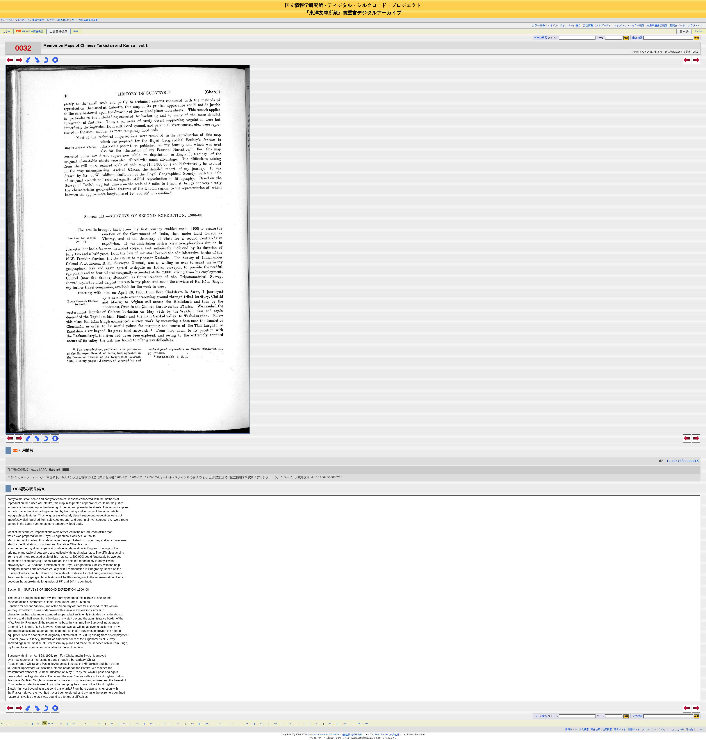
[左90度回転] (28, 63)
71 (99, 724)
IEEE (65, 469)
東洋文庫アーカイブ (43, 20)
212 (289, 724)
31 (40, 724)
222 (302, 724)
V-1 (74, 20)
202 (275, 724)
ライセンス (664, 729)
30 (38, 724)
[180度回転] (46, 63)
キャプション (621, 25)
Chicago (32, 469)
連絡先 (689, 729)
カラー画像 (638, 25)
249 (330, 724)
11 (14, 724)
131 (178, 724)
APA (43, 469)
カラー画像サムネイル (545, 25)
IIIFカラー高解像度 (32, 31)
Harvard (54, 469)
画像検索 (595, 729)
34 (52, 724)
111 (151, 724)
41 (61, 724)
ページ (600, 37)
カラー (6, 31)
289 (358, 724)
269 (344, 724)
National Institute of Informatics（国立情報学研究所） (336, 734)
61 (86, 724)
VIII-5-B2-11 (63, 20)
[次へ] (19, 63)
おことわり (678, 729)
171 (234, 724)
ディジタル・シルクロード (15, 20)
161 (220, 724)
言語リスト (634, 729)
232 (316, 724)
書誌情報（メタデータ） (597, 25)
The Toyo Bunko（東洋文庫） (386, 734)
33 (49, 724)
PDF (76, 31)
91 (124, 724)
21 (26, 724)
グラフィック (695, 25)
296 (366, 724)
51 (74, 724)
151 (206, 724)
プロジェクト (649, 729)
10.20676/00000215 (682, 461)
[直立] (55, 63)
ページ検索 (540, 37)
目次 (562, 25)
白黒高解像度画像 (88, 20)
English (699, 31)
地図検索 (607, 729)
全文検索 (637, 37)
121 (165, 724)
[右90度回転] (37, 63)
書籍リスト (571, 729)
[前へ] (10, 63)
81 (112, 724)
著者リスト (620, 729)
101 (137, 724)
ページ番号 (574, 25)
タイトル (553, 37)
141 (192, 724)
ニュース (700, 729)
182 (247, 724)
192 (261, 724)
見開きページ (677, 25)
